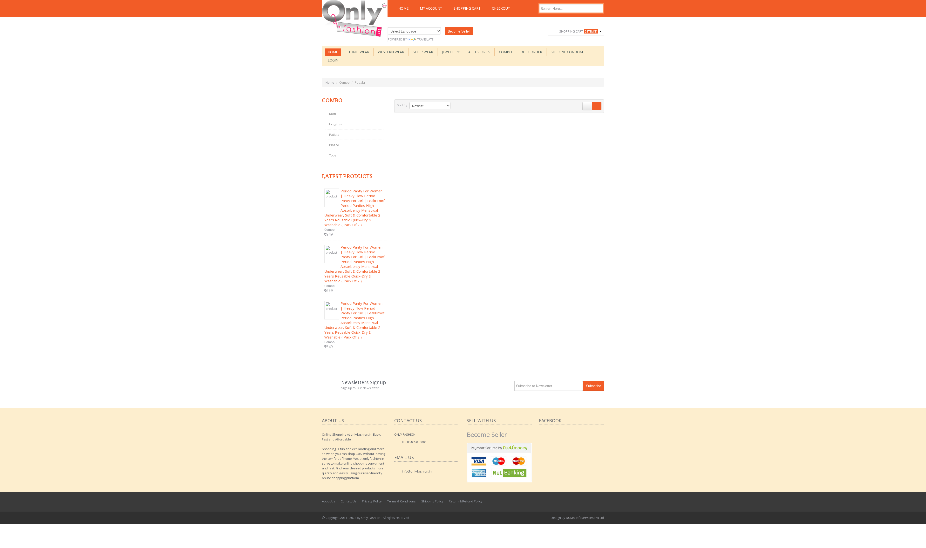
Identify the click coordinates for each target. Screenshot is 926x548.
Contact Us (348, 501)
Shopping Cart (467, 8)
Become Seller (459, 31)
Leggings (335, 124)
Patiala (334, 134)
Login (333, 60)
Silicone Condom (567, 52)
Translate (425, 39)
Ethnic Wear (358, 52)
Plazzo (334, 145)
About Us (328, 501)
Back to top (918, 541)
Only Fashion (370, 517)
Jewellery (451, 52)
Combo (505, 52)
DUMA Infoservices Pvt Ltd (585, 517)
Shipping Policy (432, 501)
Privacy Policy (372, 501)
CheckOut (501, 8)
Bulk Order (531, 52)
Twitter (590, 501)
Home (403, 8)
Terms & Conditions (401, 501)
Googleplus (600, 501)
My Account (431, 8)
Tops (332, 155)
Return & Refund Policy (465, 501)
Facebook (579, 501)
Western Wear (391, 52)
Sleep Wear (423, 52)
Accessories (479, 52)
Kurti (332, 114)
